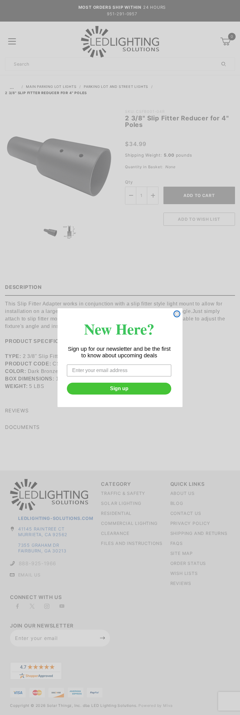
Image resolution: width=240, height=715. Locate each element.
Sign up (119, 388)
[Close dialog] (177, 314)
